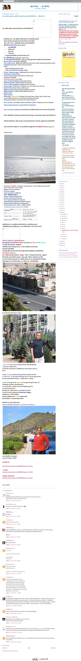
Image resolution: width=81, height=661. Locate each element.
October (63, 216)
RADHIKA (8, 609)
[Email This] (3, 485)
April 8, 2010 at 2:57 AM (13, 537)
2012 (61, 208)
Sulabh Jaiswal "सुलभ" (10, 617)
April (63, 228)
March (63, 234)
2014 (61, 204)
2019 (61, 194)
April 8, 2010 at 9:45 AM (13, 544)
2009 (61, 241)
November (64, 214)
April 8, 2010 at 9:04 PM (13, 560)
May (63, 226)
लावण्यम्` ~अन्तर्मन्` (40, 6)
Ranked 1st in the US (28, 209)
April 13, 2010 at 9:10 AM (13, 613)
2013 (61, 206)
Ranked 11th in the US (28, 216)
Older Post (53, 648)
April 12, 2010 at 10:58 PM (14, 605)
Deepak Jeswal (9, 564)
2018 (61, 196)
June (63, 224)
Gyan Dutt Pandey (10, 504)
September (64, 218)
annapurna (8, 520)
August (63, 220)
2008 (61, 243)
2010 (61, 212)
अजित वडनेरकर (9, 527)
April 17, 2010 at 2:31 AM (13, 642)
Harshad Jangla (9, 548)
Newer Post (4, 648)
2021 (61, 189)
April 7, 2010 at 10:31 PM (13, 500)
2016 (61, 200)
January (63, 238)
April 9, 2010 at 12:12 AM (13, 573)
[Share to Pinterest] (9, 485)
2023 (61, 185)
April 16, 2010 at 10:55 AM (14, 632)
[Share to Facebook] (7, 485)
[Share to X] (6, 485)
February (64, 236)
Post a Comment (5, 645)
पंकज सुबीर (8, 596)
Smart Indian (8, 493)
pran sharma (8, 577)
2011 (61, 210)
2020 (61, 192)
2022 (61, 187)
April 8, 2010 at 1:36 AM (13, 516)
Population (7, 210)
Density (6, 216)
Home (29, 648)
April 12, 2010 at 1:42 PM (13, 593)
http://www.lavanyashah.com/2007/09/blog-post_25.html (17, 478)
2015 (61, 202)
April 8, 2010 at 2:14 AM (13, 524)
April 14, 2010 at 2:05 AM (13, 623)
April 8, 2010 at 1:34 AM (13, 508)
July (63, 222)
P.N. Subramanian (9, 626)
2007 (61, 245)
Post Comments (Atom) (13, 651)
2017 (61, 198)
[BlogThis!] (4, 485)
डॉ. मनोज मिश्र (8, 540)
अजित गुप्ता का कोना (9, 636)
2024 (61, 183)
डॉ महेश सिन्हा (8, 512)
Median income (8, 219)
